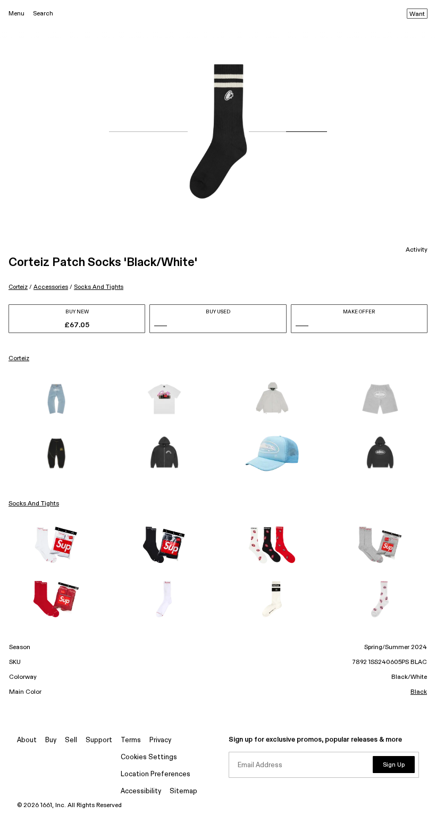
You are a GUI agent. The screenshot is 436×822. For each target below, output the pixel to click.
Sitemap (183, 791)
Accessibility (141, 791)
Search (43, 13)
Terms (131, 740)
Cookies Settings (149, 757)
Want (417, 14)
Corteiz (18, 287)
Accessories (50, 287)
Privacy (160, 740)
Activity (416, 250)
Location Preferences (155, 774)
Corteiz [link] (19, 358)
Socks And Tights (98, 287)
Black (418, 692)
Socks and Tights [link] (34, 504)
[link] (56, 399)
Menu (16, 13)
